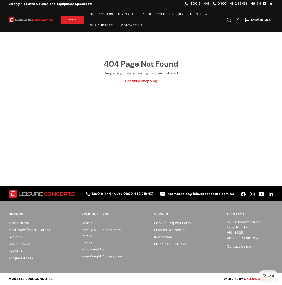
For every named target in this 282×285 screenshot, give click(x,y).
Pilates (87, 242)
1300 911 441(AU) (106, 194)
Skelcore (16, 237)
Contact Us (132, 25)
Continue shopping (141, 81)
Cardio (87, 223)
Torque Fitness (21, 258)
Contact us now (240, 246)
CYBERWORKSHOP (258, 279)
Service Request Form (172, 223)
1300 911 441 (199, 4)
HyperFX (15, 251)
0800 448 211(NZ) (138, 194)
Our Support (102, 25)
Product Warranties (170, 230)
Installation (163, 237)
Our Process (101, 14)
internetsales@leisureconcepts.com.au (200, 194)
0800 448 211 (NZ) (232, 4)
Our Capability (130, 14)
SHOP (72, 19)
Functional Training (97, 249)
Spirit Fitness (20, 244)
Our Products (190, 14)
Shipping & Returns (170, 244)
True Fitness (19, 223)
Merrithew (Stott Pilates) (29, 230)
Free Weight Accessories (102, 256)
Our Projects (160, 14)
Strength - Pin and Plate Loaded (101, 232)
